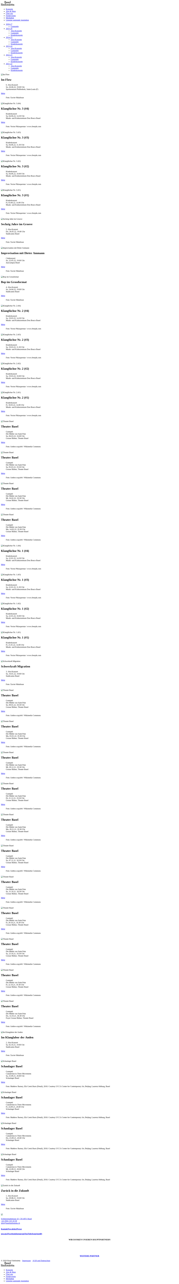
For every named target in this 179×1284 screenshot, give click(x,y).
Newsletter (12, 1229)
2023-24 (9, 46)
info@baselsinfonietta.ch (10, 1223)
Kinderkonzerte (17, 35)
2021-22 (9, 64)
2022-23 (9, 55)
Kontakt (4, 1229)
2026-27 (9, 24)
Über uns (9, 13)
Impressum (26, 1261)
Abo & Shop (11, 11)
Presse (19, 1229)
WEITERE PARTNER (89, 1256)
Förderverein (11, 16)
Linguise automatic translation (17, 20)
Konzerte (9, 9)
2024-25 (9, 37)
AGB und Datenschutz (41, 1261)
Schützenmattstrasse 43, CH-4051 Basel (16, 1219)
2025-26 (9, 29)
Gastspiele (15, 26)
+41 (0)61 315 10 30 (9, 1221)
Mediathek (10, 18)
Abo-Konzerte (16, 31)
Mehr (3, 93)
